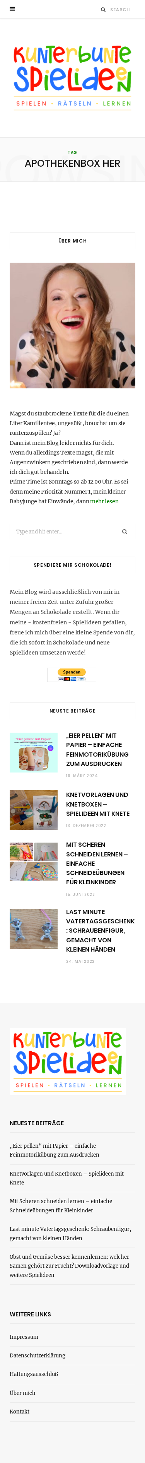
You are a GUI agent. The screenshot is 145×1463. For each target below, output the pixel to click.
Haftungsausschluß (34, 1374)
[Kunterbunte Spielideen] (72, 78)
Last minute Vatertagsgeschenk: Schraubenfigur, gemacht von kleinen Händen (100, 931)
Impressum (24, 1337)
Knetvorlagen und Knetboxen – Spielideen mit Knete (98, 804)
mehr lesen (104, 501)
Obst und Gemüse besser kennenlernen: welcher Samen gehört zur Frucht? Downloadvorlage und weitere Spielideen (69, 1266)
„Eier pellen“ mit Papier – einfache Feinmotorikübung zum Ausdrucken (97, 749)
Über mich (23, 1393)
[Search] (103, 9)
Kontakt (19, 1411)
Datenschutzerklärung (37, 1355)
